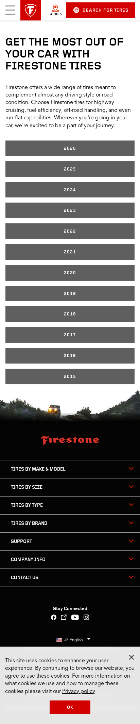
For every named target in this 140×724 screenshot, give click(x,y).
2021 (70, 252)
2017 (70, 335)
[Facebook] (53, 618)
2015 (70, 376)
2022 (70, 231)
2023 (70, 210)
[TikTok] (64, 618)
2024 (70, 190)
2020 (70, 273)
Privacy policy (78, 691)
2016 (70, 356)
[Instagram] (86, 618)
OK (70, 707)
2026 (70, 148)
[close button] (131, 657)
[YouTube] (75, 618)
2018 (70, 314)
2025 (70, 169)
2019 (70, 294)
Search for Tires (106, 10)
